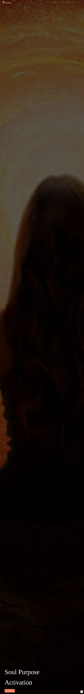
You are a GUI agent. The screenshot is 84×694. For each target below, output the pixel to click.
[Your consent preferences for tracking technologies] (81, 691)
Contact (78, 2)
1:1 (59, 2)
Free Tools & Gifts (66, 2)
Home (48, 2)
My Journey (54, 2)
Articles (73, 2)
